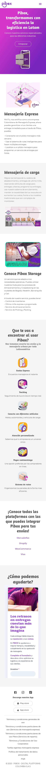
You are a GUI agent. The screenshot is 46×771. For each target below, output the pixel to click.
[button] (23, 721)
